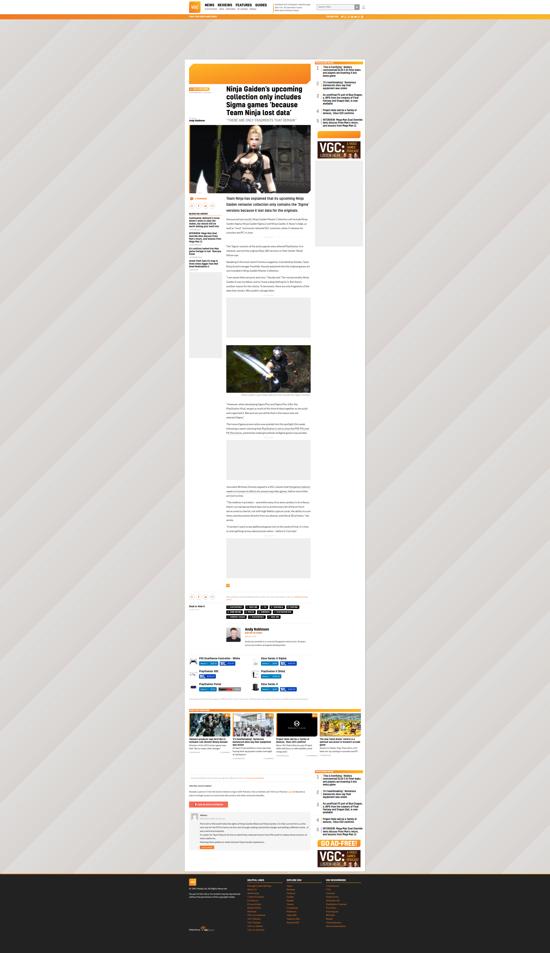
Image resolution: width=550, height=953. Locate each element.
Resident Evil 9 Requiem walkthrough (292, 5)
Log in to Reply (207, 847)
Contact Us (253, 900)
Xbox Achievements (336, 926)
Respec (329, 918)
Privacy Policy (254, 904)
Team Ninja (278, 607)
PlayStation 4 (236, 607)
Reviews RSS (293, 922)
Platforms (291, 911)
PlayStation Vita (235, 408)
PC (242, 232)
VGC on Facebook (256, 915)
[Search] (357, 7)
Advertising (253, 893)
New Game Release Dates (287, 11)
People (290, 900)
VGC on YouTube (255, 929)
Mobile (253, 9)
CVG (328, 889)
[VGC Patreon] (342, 16)
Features (244, 5)
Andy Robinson (197, 121)
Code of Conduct (255, 896)
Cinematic (265, 612)
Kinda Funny (332, 896)
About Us (252, 889)
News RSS (291, 915)
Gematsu (330, 893)
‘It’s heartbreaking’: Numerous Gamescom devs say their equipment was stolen (339, 85)
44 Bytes (207, 929)
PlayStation (211, 9)
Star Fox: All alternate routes (288, 8)
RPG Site (330, 915)
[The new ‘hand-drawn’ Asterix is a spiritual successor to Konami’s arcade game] (340, 725)
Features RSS (293, 918)
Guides (261, 5)
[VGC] (195, 7)
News (209, 5)
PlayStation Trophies (336, 904)
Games (290, 904)
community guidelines (254, 778)
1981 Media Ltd (199, 888)
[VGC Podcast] (345, 16)
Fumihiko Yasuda (259, 266)
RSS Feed (251, 911)
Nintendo (230, 9)
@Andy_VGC (251, 636)
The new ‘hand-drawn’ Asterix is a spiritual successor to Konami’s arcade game (340, 742)
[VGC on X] (349, 16)
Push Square (332, 911)
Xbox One (253, 607)
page (290, 791)
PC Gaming (242, 9)
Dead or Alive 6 (197, 606)
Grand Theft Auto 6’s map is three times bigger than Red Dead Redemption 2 (203, 264)
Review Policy (254, 907)
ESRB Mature (235, 612)
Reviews (225, 5)
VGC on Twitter (255, 926)
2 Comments (311, 756)
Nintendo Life (332, 900)
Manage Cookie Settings (259, 885)
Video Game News (200, 89)
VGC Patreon (254, 918)
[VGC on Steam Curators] (362, 16)
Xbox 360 (264, 250)
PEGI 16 (251, 612)
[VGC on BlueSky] (352, 16)
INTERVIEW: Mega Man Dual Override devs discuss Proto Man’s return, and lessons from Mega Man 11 (343, 123)
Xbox (221, 9)
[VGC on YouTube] (355, 16)
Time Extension (333, 922)
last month (245, 219)
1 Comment (201, 199)
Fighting (294, 607)
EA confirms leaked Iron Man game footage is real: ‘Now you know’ (205, 251)
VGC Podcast (254, 922)
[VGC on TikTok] (359, 16)
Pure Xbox (331, 907)
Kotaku (298, 261)
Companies (292, 907)
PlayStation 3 (292, 246)
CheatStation (332, 885)
